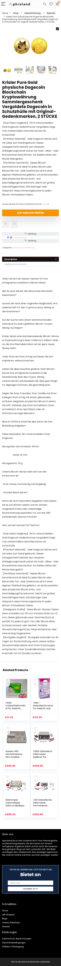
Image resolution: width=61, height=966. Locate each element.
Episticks (51, 13)
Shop (15, 13)
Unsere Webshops (11, 922)
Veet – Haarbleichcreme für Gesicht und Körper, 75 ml (43, 707)
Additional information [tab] (15, 264)
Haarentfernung (33, 13)
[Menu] (3, 4)
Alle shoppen (8, 914)
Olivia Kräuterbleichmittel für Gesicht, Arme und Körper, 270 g (16, 708)
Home (5, 13)
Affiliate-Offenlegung (13, 946)
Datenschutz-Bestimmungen (16, 938)
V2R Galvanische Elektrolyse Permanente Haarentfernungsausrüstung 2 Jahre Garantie (42, 807)
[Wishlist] (51, 4)
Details (45, 204)
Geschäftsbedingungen (14, 942)
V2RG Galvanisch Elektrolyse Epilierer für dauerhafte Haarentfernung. (42, 757)
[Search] (44, 4)
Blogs (4, 918)
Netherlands (20, 237)
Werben (6, 926)
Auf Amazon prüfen (30, 213)
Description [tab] (10, 259)
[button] (57, 28)
